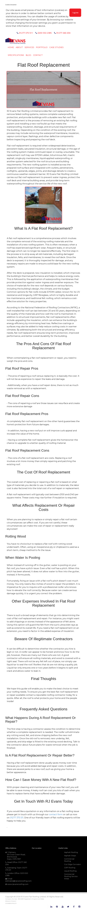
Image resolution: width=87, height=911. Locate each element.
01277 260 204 (63, 33)
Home (11, 47)
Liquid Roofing (70, 871)
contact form (56, 814)
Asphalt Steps (70, 856)
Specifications (16, 55)
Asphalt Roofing (71, 852)
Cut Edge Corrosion (72, 864)
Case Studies (56, 47)
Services (29, 47)
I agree (75, 12)
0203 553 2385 (44, 33)
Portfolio (42, 47)
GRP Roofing (69, 868)
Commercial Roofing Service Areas (71, 876)
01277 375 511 (25, 33)
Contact (38, 55)
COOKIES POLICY (11, 903)
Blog (28, 55)
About (19, 47)
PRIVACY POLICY (10, 901)
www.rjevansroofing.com (17, 884)
